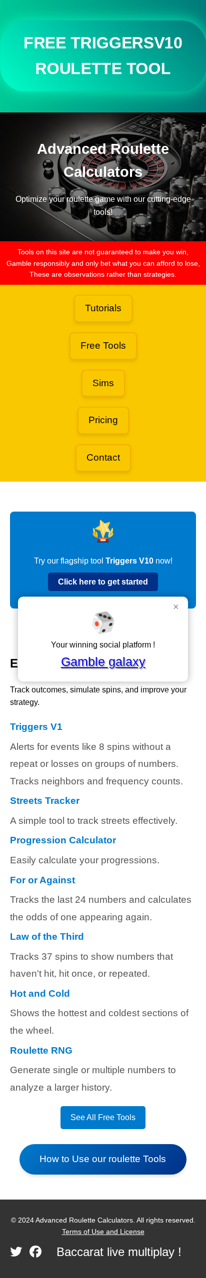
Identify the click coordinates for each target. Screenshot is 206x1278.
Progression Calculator (63, 840)
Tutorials (103, 308)
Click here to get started (103, 582)
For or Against (42, 880)
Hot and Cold (40, 993)
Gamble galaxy (103, 661)
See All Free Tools (103, 1117)
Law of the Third (47, 936)
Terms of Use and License (103, 1232)
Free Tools (103, 345)
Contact (103, 457)
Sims (103, 383)
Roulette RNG (41, 1050)
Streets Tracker (45, 800)
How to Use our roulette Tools (103, 1159)
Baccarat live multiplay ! (119, 1252)
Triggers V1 (36, 726)
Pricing (103, 420)
